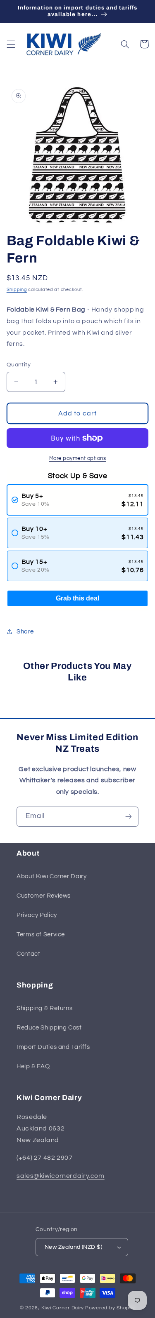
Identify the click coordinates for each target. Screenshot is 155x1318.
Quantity (19, 365)
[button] (10, 44)
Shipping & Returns (44, 1008)
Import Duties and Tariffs (53, 1047)
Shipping (17, 289)
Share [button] (25, 632)
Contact (28, 954)
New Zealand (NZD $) (73, 1247)
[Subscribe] (128, 817)
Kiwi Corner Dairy (62, 1308)
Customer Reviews (44, 896)
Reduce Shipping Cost (49, 1028)
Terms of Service (41, 934)
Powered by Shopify (110, 1308)
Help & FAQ (33, 1066)
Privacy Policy (37, 915)
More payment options (77, 458)
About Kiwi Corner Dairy (52, 876)
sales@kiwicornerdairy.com (61, 1176)
